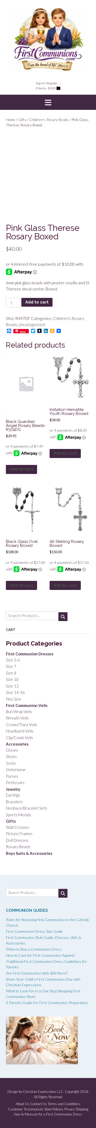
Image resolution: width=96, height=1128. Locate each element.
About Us (22, 1104)
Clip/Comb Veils (19, 737)
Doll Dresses (17, 840)
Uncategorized (32, 324)
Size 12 (12, 686)
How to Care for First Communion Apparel (40, 955)
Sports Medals (18, 814)
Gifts (22, 119)
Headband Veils (19, 731)
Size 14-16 (15, 692)
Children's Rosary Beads (49, 119)
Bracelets (14, 801)
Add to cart (37, 302)
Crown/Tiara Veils (21, 724)
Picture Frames (19, 833)
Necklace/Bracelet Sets (26, 808)
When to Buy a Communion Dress (34, 949)
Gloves (12, 750)
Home (10, 119)
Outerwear (16, 769)
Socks (11, 763)
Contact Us (38, 1104)
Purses (12, 776)
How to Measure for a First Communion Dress (48, 1114)
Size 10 (12, 679)
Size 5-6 (13, 659)
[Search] (62, 616)
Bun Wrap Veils (19, 711)
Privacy (69, 1109)
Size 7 (11, 666)
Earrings (13, 795)
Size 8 (11, 673)
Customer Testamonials (25, 1109)
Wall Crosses (17, 827)
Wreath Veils (17, 717)
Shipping (82, 1109)
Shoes (11, 756)
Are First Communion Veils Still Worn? (36, 973)
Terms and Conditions (64, 1104)
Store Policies (53, 1109)
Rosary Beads (18, 846)
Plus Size (13, 699)
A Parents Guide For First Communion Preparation (47, 1002)
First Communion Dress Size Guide (34, 931)
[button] (48, 102)
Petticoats (15, 782)
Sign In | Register (47, 83)
